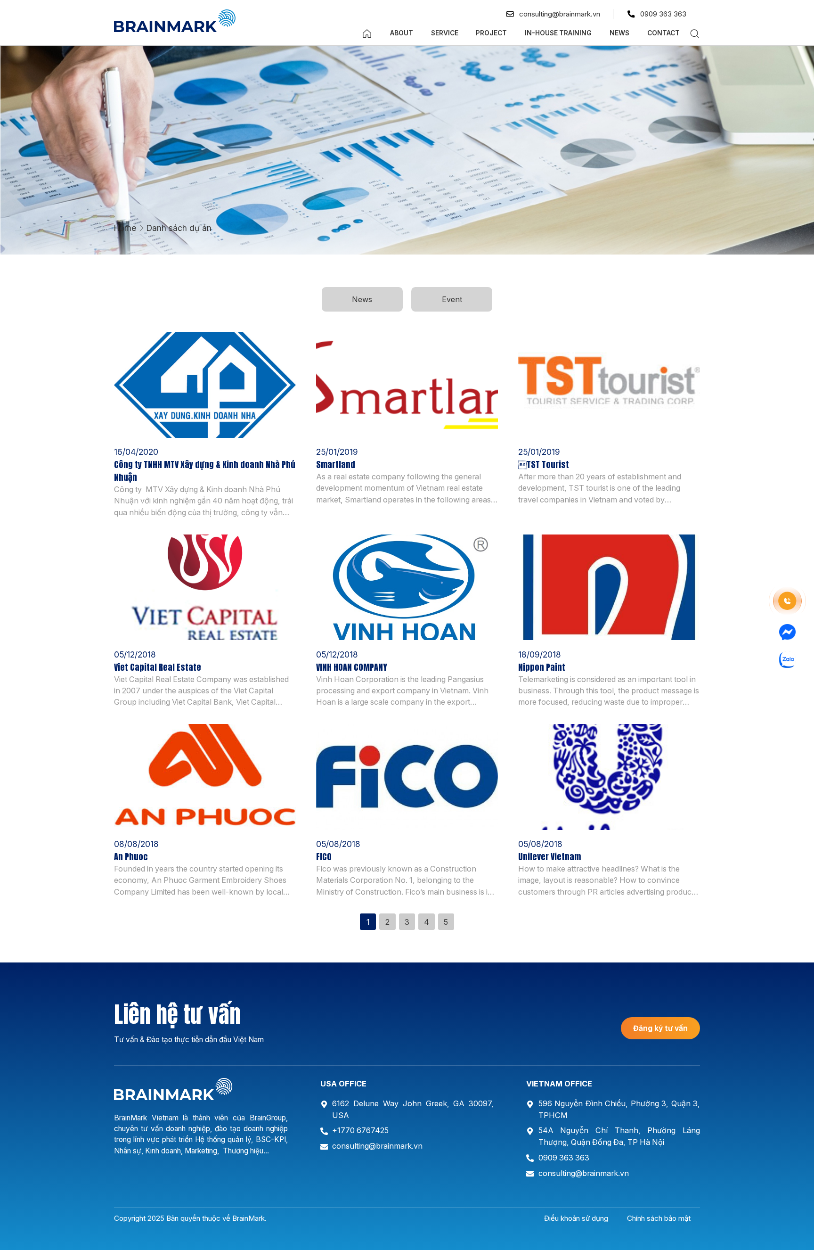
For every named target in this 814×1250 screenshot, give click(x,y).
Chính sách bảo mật (659, 1218)
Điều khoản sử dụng (576, 1218)
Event (452, 299)
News (619, 33)
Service (444, 33)
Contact (663, 33)
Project (491, 33)
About (401, 33)
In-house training (558, 33)
